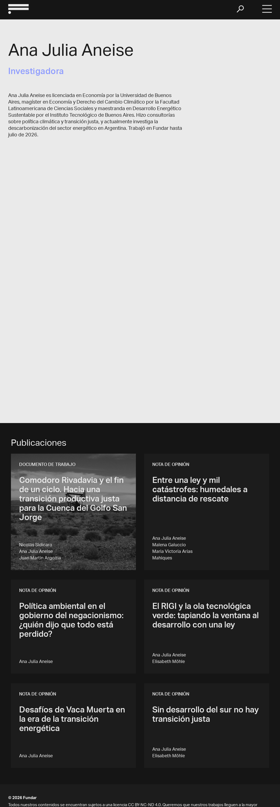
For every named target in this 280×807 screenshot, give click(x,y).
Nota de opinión (170, 465)
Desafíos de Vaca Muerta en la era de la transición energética (72, 720)
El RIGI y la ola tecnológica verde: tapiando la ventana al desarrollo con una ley (205, 616)
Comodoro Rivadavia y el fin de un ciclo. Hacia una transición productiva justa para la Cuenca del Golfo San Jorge (73, 500)
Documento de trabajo (47, 465)
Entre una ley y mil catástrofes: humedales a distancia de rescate (199, 490)
